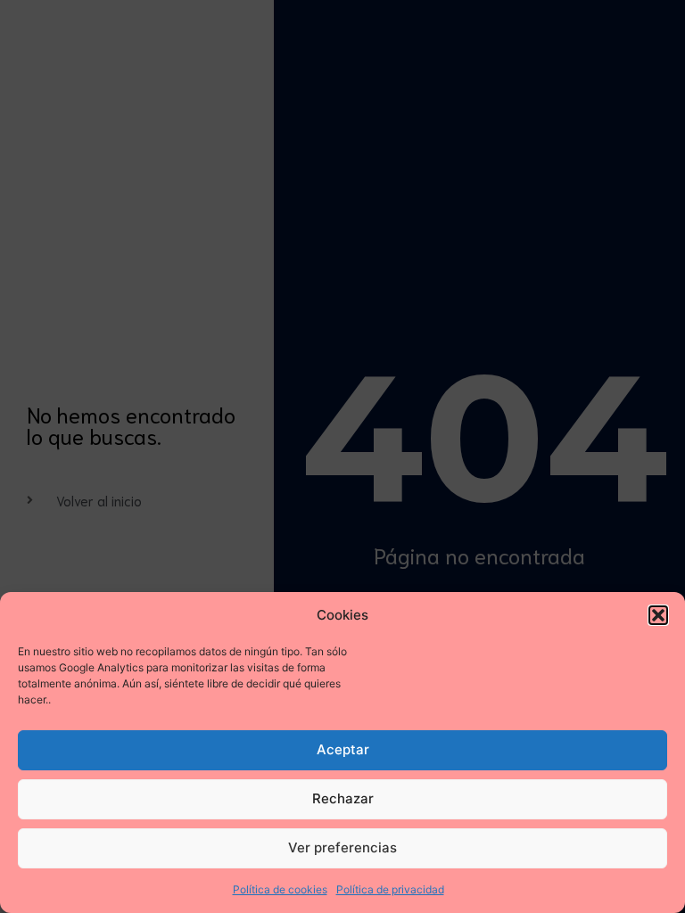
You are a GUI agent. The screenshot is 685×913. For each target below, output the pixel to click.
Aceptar (343, 749)
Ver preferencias (342, 847)
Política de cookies (280, 889)
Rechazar (343, 798)
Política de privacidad (390, 889)
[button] (658, 615)
